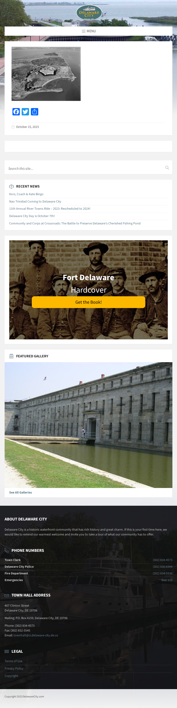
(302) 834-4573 (162, 560)
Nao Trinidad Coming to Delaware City (35, 201)
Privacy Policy (14, 668)
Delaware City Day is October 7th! (32, 216)
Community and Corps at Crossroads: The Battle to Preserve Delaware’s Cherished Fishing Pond (75, 223)
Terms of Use (13, 661)
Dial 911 (167, 580)
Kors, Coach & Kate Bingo (26, 194)
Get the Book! (88, 302)
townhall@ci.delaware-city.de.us (36, 635)
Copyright (11, 676)
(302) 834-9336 (162, 573)
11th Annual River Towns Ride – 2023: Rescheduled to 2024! (49, 208)
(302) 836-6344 (162, 566)
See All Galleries (20, 492)
